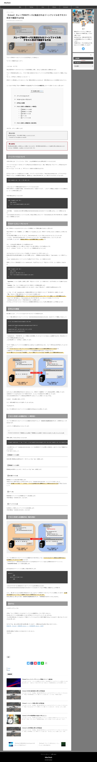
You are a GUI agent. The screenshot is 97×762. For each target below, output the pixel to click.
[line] (42, 663)
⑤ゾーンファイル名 (26, 117)
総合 (20, 7)
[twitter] (28, 663)
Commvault (65, 7)
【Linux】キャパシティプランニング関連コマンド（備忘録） (37, 679)
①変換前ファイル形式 (26, 109)
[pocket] (35, 663)
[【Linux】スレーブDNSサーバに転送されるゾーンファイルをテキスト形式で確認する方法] (38, 663)
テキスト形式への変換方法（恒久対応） (27, 123)
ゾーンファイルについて (23, 96)
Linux (43, 7)
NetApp (31, 7)
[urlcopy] (46, 663)
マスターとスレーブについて (24, 99)
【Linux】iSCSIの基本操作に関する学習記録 (33, 691)
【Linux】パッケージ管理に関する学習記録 (33, 703)
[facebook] (31, 663)
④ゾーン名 (23, 115)
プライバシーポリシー (45, 754)
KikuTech (7, 3)
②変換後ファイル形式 (26, 111)
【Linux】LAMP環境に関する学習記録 (32, 728)
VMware (54, 7)
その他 (77, 7)
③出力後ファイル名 (26, 113)
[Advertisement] (37, 645)
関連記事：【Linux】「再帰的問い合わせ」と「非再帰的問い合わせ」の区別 (25, 626)
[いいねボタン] (8, 657)
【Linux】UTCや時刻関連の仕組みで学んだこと (34, 715)
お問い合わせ (53, 754)
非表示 (41, 91)
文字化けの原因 (21, 103)
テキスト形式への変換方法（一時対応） (27, 106)
